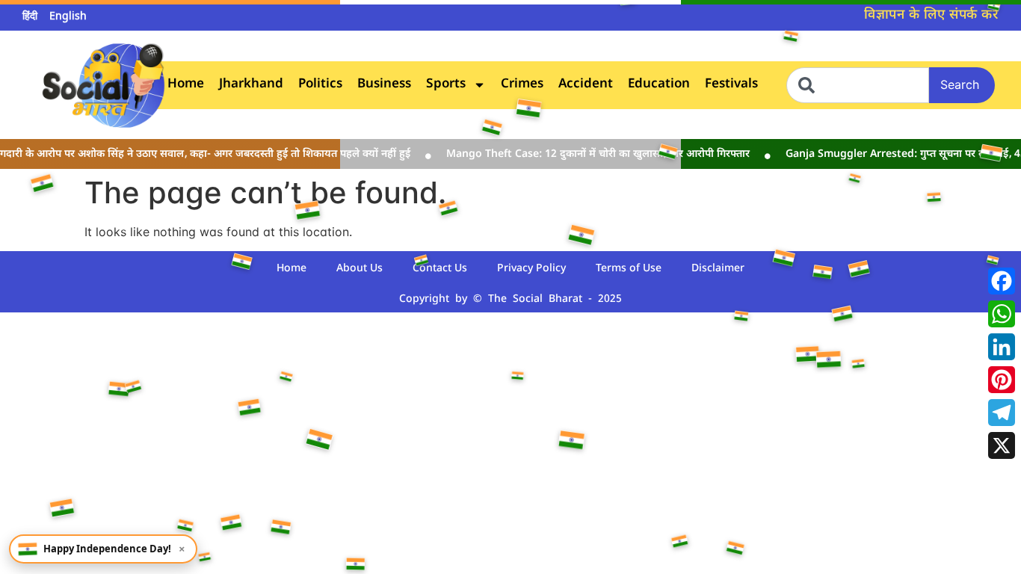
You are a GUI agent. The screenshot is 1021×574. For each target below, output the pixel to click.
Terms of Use (628, 269)
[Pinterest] (1001, 379)
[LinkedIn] (1001, 346)
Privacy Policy (531, 269)
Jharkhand (251, 84)
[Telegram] (1001, 412)
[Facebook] (1001, 281)
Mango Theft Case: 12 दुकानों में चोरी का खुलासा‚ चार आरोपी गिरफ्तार (589, 154)
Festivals (731, 84)
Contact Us (440, 269)
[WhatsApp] (1001, 313)
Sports (446, 84)
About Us (359, 269)
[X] (1001, 445)
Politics (320, 84)
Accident (585, 84)
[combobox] (857, 85)
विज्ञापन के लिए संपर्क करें (931, 15)
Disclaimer (717, 269)
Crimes (522, 84)
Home (185, 84)
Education (659, 84)
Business (384, 84)
